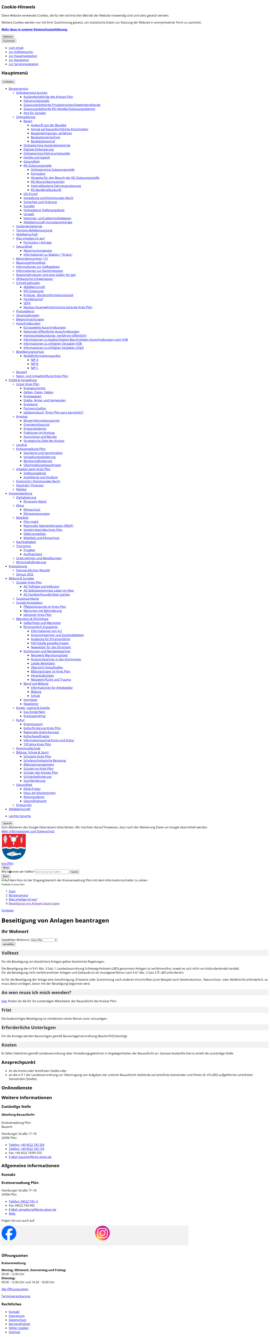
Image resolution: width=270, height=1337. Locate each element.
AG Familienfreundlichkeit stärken (47, 595)
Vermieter (30, 700)
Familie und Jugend (37, 157)
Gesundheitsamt (35, 801)
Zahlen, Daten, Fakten (38, 392)
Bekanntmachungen (30, 319)
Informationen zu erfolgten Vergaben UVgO (54, 348)
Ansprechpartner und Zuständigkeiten (57, 635)
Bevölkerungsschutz (30, 352)
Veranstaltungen (27, 315)
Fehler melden (19, 1328)
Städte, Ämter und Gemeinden (45, 400)
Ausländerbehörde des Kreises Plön (48, 97)
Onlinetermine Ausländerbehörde (47, 145)
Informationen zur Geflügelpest (38, 267)
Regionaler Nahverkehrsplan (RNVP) (48, 526)
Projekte (29, 550)
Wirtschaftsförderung (31, 562)
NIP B (34, 364)
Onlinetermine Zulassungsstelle (53, 170)
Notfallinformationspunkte (42, 356)
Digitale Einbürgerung (39, 149)
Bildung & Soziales (21, 578)
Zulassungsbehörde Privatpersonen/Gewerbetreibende (62, 105)
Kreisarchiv (24, 805)
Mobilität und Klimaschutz (42, 538)
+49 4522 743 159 (26, 1149)
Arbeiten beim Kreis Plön (33, 469)
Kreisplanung (18, 566)
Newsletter (31, 704)
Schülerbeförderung (38, 777)
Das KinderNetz (34, 712)
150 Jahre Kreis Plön (37, 744)
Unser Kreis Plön (27, 384)
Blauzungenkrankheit (31, 263)
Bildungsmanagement (39, 765)
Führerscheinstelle (36, 101)
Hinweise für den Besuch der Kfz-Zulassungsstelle (65, 178)
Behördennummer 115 (32, 259)
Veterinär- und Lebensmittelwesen (47, 218)
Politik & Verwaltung (23, 380)
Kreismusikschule (28, 748)
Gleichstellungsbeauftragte (42, 465)
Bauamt (21, 372)
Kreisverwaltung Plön (31, 449)
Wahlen (21, 489)
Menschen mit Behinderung (43, 611)
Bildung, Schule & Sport (32, 752)
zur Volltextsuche (21, 52)
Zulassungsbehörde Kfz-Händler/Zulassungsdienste (59, 109)
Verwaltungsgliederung (40, 457)
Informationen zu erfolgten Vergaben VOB (53, 344)
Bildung (36, 692)
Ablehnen (8, 36)
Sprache (7, 823)
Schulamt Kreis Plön (37, 756)
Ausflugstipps (33, 554)
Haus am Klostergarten (40, 793)
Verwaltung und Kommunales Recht (48, 198)
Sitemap (14, 1332)
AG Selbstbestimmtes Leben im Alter (49, 590)
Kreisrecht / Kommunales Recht (38, 481)
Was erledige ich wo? (30, 238)
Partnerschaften (35, 408)
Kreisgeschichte (34, 388)
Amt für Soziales (35, 113)
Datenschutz (17, 1320)
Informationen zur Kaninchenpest (39, 271)
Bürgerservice (18, 89)
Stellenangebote (35, 473)
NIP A (34, 360)
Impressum (17, 1316)
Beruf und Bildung (36, 684)
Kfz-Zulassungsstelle (38, 166)
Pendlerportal (33, 299)
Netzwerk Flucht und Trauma (51, 680)
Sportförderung (34, 781)
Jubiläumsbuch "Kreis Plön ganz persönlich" (54, 412)
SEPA (27, 303)
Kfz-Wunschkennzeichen (48, 182)
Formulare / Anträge (38, 242)
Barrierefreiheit (19, 1324)
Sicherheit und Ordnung (40, 202)
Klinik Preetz (32, 789)
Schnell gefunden (28, 283)
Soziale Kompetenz (29, 603)
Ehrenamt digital (35, 501)
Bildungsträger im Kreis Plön (50, 671)
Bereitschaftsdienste (38, 461)
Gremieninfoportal (36, 425)
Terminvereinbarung (15, 1296)
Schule (35, 696)
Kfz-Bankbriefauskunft (46, 190)
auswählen (8, 944)
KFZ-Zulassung (34, 291)
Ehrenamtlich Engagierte (41, 627)
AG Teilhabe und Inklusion (42, 586)
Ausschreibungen (28, 323)
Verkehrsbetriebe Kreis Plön (43, 530)
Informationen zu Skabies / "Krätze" (48, 255)
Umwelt (29, 214)
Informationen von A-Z (46, 631)
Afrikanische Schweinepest (34, 279)
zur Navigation (19, 60)
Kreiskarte (31, 404)
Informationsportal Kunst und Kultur (49, 740)
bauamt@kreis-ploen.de (30, 1157)
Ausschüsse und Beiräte (40, 437)
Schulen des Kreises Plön (41, 773)
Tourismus (23, 546)
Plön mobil (31, 522)
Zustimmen (9, 41)
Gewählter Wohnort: (15, 940)
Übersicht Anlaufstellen (47, 667)
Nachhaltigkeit (26, 542)
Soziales (29, 206)
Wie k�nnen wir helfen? (18, 872)
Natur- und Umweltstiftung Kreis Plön (42, 376)
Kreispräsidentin (35, 429)
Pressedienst (25, 311)
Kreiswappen (33, 396)
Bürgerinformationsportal (42, 421)
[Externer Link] (9, 1233)
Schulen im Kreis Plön (38, 769)
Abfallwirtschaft (27, 234)
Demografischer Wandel (33, 570)
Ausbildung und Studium (41, 477)
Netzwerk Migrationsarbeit (49, 655)
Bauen (28, 121)
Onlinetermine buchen (31, 93)
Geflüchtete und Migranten (42, 623)
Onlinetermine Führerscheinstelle (47, 153)
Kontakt (14, 1312)
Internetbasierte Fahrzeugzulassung (56, 186)
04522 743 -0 (23, 1201)
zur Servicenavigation (24, 64)
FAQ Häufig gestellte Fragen (50, 643)
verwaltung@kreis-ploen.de (32, 1209)
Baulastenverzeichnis (45, 137)
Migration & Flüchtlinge (32, 619)
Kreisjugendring (35, 716)
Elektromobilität (35, 534)
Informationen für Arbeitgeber (52, 688)
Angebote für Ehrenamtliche (50, 639)
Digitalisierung (26, 497)
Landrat (21, 445)
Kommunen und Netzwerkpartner (47, 651)
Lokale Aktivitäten (43, 663)
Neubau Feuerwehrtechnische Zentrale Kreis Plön (58, 307)
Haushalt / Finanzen (30, 485)
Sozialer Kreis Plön (29, 582)
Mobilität (22, 518)
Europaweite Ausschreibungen (45, 327)
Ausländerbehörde (29, 226)
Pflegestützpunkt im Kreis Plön (45, 607)
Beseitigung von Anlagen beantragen (34, 903)
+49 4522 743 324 (26, 1145)
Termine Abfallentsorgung (34, 230)
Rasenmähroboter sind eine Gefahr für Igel (45, 275)
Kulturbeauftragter (37, 736)
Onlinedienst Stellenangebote (44, 210)
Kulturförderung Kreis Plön (42, 728)
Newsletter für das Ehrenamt (51, 647)
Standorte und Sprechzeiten (43, 453)
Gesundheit (32, 161)
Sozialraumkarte (27, 599)
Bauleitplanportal (43, 141)
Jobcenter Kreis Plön (38, 615)
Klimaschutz (32, 510)
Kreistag (22, 416)
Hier (4, 1001)
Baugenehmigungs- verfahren (51, 133)
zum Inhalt (16, 48)
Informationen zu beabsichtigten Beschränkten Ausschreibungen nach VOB (76, 340)
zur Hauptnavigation (23, 56)
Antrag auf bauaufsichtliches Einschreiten (59, 129)
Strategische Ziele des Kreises (44, 441)
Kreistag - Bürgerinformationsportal (48, 295)
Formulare (38, 174)
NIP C (34, 368)
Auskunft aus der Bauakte (48, 125)
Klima (20, 505)
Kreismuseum (33, 724)
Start (12, 891)
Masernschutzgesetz (38, 251)
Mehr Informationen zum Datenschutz (28, 831)
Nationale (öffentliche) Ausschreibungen (51, 331)
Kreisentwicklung (20, 493)
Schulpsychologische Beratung (45, 760)
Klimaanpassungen (37, 514)
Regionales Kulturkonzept (41, 732)
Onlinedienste (25, 117)
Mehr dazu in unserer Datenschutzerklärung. (34, 29)
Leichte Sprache (20, 816)
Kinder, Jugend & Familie (33, 708)
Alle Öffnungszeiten (14, 1289)
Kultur (20, 720)
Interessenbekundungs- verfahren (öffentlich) (55, 336)
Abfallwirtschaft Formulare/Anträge (48, 222)
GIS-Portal (30, 194)
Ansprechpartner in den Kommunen (56, 659)
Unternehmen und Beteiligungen (39, 558)
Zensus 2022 (24, 574)
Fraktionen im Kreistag (39, 433)
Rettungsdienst (34, 797)
